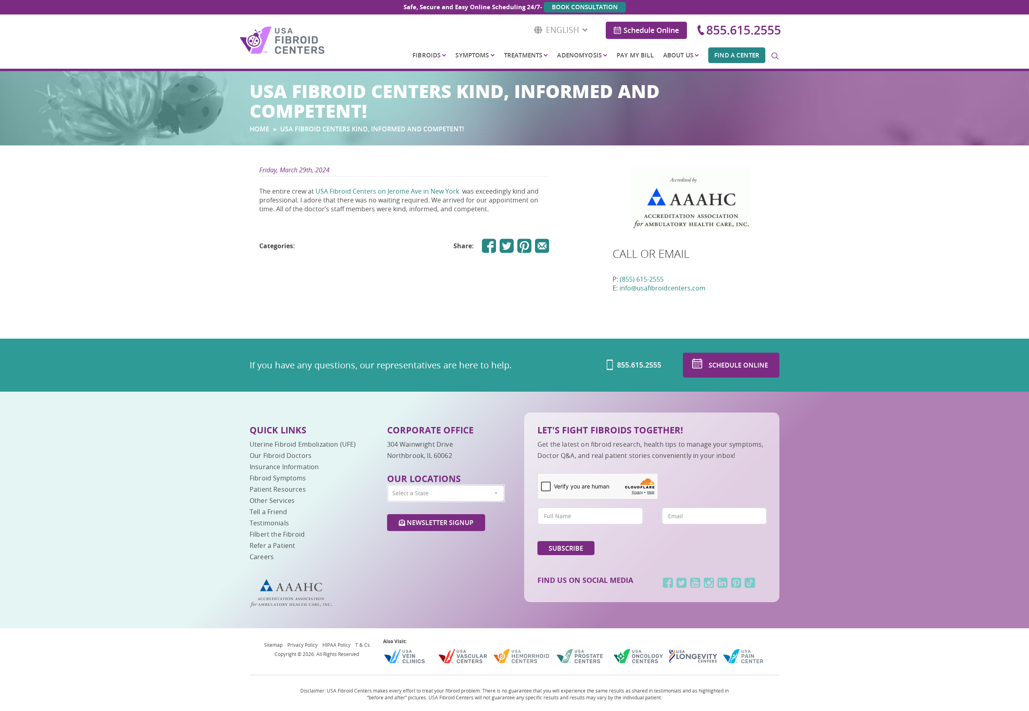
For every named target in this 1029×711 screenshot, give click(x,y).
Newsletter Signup (439, 522)
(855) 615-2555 (642, 279)
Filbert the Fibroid (277, 534)
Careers (262, 556)
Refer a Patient (272, 545)
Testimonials (269, 523)
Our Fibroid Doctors (281, 455)
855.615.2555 (743, 30)
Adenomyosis (579, 55)
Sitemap (273, 645)
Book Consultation (585, 7)
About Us (678, 55)
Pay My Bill (635, 55)
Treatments (523, 55)
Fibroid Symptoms (278, 478)
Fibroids (426, 55)
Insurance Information (284, 466)
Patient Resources (278, 489)
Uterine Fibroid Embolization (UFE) (303, 444)
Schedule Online (651, 30)
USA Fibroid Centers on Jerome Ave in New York (388, 191)
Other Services (272, 500)
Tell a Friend (268, 511)
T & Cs (362, 645)
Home (259, 129)
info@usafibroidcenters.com (662, 288)
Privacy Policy (302, 645)
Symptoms (472, 55)
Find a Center (736, 55)
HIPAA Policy (336, 645)
